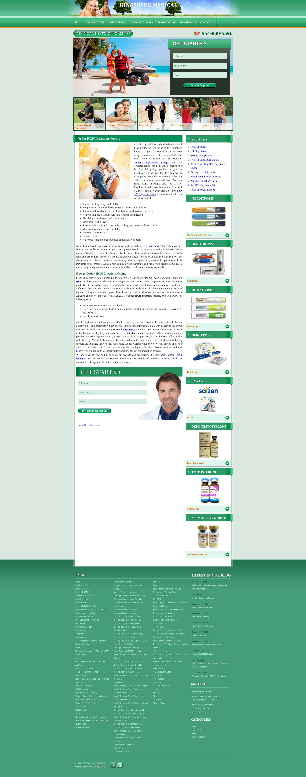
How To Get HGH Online (202, 654)
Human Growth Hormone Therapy (90, 661)
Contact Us (158, 700)
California (118, 741)
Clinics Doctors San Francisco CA (128, 661)
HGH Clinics (80, 724)
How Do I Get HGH (83, 686)
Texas (155, 585)
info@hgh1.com (199, 712)
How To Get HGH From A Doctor (89, 700)
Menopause (80, 630)
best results (130, 329)
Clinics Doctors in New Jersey (127, 623)
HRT (78, 281)
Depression (80, 623)
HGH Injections (198, 146)
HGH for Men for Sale (162, 686)
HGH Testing (158, 679)
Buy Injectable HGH (83, 596)
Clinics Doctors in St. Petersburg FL (129, 713)
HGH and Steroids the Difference (167, 661)
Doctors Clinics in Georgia (125, 609)
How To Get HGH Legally (86, 693)
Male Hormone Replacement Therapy (130, 655)
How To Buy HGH (199, 635)
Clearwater (119, 682)
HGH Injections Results (202, 626)
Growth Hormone (160, 596)
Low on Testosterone (84, 616)
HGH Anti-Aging (160, 651)
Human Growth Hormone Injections (90, 717)
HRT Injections (198, 151)
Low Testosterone (83, 599)
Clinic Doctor (81, 655)
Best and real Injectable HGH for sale (169, 609)
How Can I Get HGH (84, 668)
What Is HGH (119, 589)
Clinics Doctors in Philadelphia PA (129, 634)
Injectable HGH (82, 592)
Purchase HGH (81, 589)
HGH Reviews (81, 689)
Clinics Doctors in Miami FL (126, 672)
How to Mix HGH (160, 665)
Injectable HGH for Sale (85, 606)
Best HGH (79, 682)
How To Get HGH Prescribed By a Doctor (93, 720)
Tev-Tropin (118, 606)
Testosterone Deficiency (163, 637)
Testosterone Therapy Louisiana (167, 589)
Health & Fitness (199, 730)
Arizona (156, 582)
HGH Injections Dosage (202, 189)
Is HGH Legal (159, 689)
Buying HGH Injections (202, 172)
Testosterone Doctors (123, 582)
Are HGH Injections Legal (203, 180)
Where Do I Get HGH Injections (88, 703)
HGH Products (159, 675)
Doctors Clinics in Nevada (125, 613)
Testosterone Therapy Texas (165, 592)
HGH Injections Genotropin (204, 159)
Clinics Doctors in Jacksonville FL (128, 668)
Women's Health (199, 737)
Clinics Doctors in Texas (124, 637)
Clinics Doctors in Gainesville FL (128, 724)
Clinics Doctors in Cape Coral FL (128, 665)
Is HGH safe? (158, 627)
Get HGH (157, 599)
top (77, 561)
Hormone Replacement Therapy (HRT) (92, 651)
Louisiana (118, 748)
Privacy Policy (159, 703)
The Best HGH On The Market (88, 672)
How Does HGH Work (123, 644)
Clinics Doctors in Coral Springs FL (129, 710)
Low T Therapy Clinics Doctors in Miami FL (132, 686)
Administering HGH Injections (206, 176)
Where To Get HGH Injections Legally (91, 696)
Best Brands (80, 675)
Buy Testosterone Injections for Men (90, 609)
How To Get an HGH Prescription (128, 651)
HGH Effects (158, 682)
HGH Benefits (81, 710)
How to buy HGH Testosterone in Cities (92, 679)
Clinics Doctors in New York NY (127, 620)
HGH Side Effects (82, 585)
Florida (117, 658)
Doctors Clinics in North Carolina (128, 599)
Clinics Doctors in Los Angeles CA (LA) (131, 641)
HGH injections (150, 245)
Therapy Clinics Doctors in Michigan (129, 596)
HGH (77, 582)
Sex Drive (79, 634)
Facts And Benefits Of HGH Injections (209, 676)
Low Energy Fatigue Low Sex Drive (90, 641)
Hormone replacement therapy (151, 162)
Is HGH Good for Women (203, 598)
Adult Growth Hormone (202, 607)
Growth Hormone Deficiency (165, 620)
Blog (155, 696)
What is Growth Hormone (125, 592)
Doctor (78, 713)
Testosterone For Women (164, 613)
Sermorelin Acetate (83, 627)
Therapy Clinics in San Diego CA (128, 648)
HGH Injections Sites (162, 672)
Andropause (80, 637)
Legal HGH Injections (89, 425)
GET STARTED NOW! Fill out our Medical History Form (103, 33)
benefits (80, 350)
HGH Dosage (159, 668)
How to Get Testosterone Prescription (169, 634)
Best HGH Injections (201, 155)
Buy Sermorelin (82, 644)
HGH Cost (157, 623)
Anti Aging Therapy (200, 617)
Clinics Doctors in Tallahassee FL (128, 727)
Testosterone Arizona (123, 752)
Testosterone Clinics (84, 707)
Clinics (195, 726)
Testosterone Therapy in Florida (128, 738)
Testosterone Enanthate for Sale (167, 641)
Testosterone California (124, 745)
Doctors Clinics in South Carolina (128, 603)
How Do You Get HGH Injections (206, 645)
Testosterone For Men (162, 616)
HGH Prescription (83, 727)
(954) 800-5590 (213, 33)
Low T (78, 658)
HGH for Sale (81, 603)
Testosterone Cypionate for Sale (167, 630)
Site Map (157, 693)
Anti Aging (79, 665)
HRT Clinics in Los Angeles (87, 620)
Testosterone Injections (85, 613)
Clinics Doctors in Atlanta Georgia (128, 616)
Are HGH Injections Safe (203, 185)
